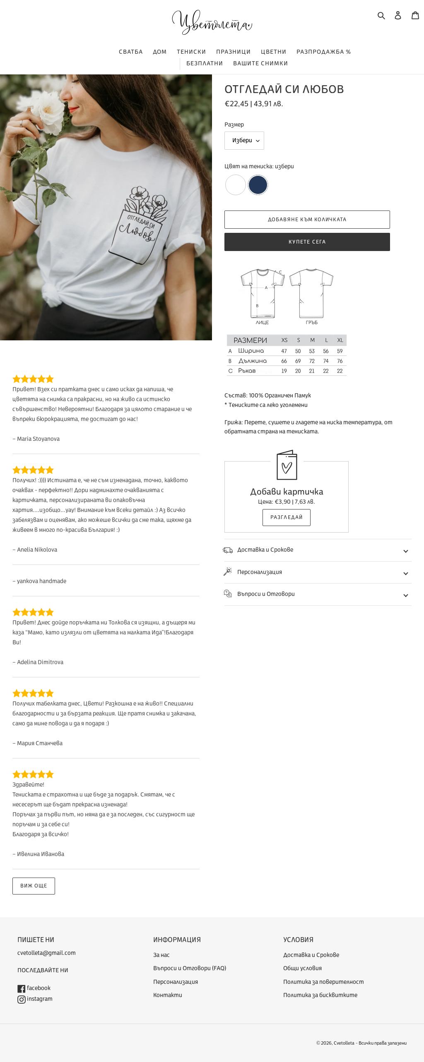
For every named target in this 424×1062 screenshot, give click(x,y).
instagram (39, 999)
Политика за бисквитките (320, 995)
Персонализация (259, 572)
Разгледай (286, 517)
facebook (38, 988)
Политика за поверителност (323, 982)
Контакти (167, 995)
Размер (234, 125)
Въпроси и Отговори (266, 594)
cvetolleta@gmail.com (46, 953)
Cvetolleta (344, 1043)
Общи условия (302, 968)
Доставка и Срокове (265, 550)
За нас (161, 955)
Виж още (33, 886)
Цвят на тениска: (259, 166)
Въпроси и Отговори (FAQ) (189, 968)
